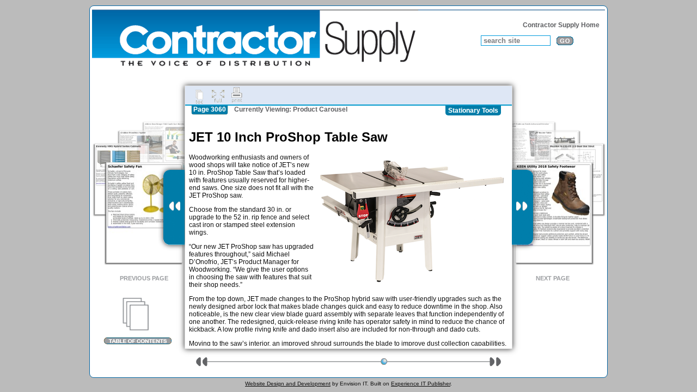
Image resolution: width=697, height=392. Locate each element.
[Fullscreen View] (218, 95)
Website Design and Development (288, 384)
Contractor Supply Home (561, 25)
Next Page (553, 278)
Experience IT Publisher (420, 384)
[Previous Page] (174, 207)
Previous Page (144, 278)
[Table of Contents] (137, 321)
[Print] (237, 95)
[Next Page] (522, 207)
